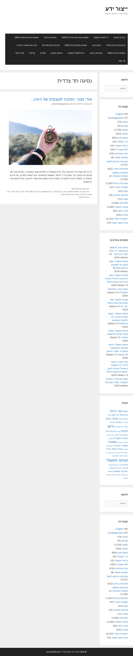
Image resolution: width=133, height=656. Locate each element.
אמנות (125, 133)
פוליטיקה (124, 203)
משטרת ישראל (121, 445)
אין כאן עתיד (58, 191)
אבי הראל (116, 411)
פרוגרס (125, 465)
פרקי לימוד (19, 53)
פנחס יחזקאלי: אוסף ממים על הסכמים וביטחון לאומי (118, 264)
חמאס (119, 431)
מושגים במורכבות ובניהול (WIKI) (75, 37)
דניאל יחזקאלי (121, 145)
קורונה (125, 215)
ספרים (43, 53)
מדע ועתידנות (121, 153)
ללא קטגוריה (122, 149)
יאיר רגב (118, 435)
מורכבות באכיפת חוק (50, 45)
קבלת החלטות (113, 465)
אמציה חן (125, 422)
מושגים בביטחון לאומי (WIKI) (27, 37)
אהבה (125, 122)
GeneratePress (53, 652)
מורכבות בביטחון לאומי (115, 45)
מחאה (111, 438)
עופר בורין (111, 449)
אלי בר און (117, 414)
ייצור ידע (116, 8)
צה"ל (119, 465)
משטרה (112, 442)
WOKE (125, 411)
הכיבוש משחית (46, 191)
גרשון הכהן (96, 45)
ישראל (113, 435)
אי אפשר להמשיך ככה (72, 191)
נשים (125, 191)
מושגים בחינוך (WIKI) (116, 53)
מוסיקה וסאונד (121, 157)
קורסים (32, 53)
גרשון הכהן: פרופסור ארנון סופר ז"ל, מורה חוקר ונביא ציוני (118, 250)
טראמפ (125, 435)
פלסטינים (115, 456)
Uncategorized (115, 118)
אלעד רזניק (112, 418)
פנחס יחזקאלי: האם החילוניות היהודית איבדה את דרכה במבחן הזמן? (116, 278)
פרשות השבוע (56, 53)
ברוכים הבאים (119, 37)
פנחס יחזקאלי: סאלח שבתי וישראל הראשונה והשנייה (117, 334)
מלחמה (125, 442)
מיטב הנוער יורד (13, 191)
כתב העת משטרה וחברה (26, 45)
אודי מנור (85, 191)
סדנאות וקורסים (120, 195)
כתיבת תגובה (84, 197)
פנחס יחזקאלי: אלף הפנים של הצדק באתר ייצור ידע (117, 303)
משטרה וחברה (121, 187)
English (119, 114)
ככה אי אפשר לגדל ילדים (30, 191)
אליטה (110, 415)
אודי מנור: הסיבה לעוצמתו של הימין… (61, 99)
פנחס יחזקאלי (121, 207)
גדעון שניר (118, 427)
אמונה (125, 130)
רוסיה (120, 468)
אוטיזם (125, 126)
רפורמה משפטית (120, 471)
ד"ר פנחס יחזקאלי (101, 37)
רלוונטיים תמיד (121, 218)
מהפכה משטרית (120, 438)
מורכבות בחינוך (96, 53)
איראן (125, 415)
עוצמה (126, 453)
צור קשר (121, 61)
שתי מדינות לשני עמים (69, 194)
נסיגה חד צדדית (85, 194)
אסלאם (118, 422)
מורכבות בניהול (50, 37)
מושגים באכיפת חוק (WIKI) (76, 45)
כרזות (108, 435)
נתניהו (119, 449)
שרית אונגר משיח (120, 223)
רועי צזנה (113, 468)
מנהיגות (119, 442)
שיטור (110, 471)
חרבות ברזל (110, 431)
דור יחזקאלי (122, 141)
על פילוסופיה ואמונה (76, 53)
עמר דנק (117, 453)
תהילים (114, 475)
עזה (121, 453)
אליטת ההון (123, 419)
